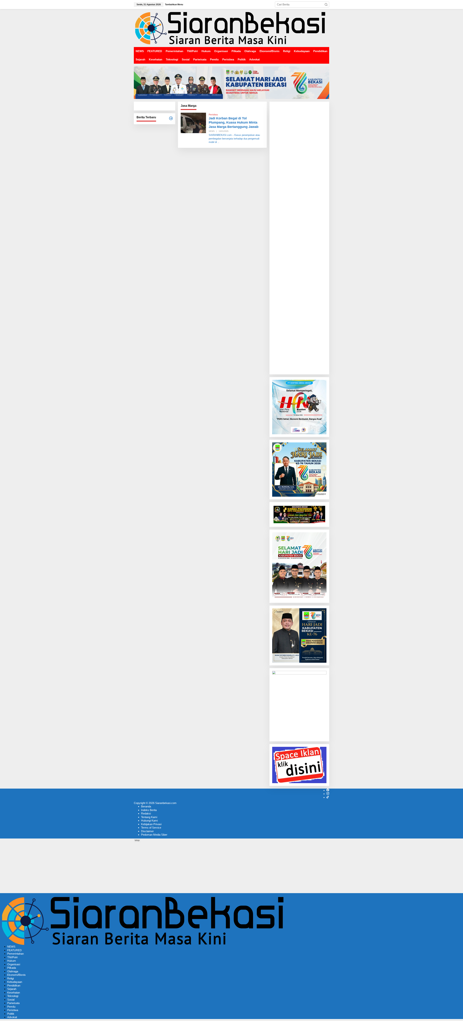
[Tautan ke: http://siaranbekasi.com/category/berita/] (171, 118)
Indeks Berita (149, 810)
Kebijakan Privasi (151, 824)
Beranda (146, 806)
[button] (326, 4)
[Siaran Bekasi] (231, 27)
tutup (137, 840)
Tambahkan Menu (174, 4)
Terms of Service (151, 827)
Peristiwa (213, 114)
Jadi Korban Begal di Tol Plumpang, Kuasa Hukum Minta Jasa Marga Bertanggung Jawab (233, 122)
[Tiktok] (327, 797)
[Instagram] (327, 793)
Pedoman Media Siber (154, 834)
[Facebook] (327, 790)
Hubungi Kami (149, 820)
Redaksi (146, 813)
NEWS (211, 131)
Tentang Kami (149, 817)
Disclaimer (147, 831)
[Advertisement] (299, 238)
